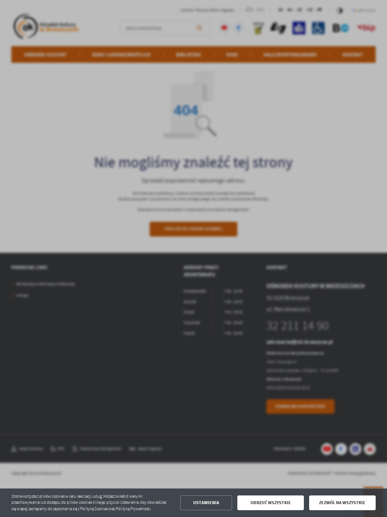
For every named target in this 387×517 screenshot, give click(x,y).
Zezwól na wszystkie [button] (342, 503)
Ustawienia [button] (206, 503)
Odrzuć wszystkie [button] (271, 503)
